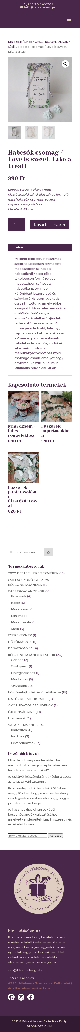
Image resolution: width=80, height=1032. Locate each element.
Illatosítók (19, 730)
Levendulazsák (23, 743)
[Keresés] (48, 552)
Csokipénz (19, 666)
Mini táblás (19, 679)
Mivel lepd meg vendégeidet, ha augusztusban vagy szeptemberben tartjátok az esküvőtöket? (37, 765)
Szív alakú (19, 686)
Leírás (19, 247)
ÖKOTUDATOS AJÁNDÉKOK (30, 705)
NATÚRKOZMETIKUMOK (28, 699)
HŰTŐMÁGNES (20, 642)
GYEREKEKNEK (20, 635)
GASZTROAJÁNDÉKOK (51, 41)
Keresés (55, 835)
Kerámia (17, 736)
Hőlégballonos (23, 673)
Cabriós (17, 660)
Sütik (12, 46)
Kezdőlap (15, 41)
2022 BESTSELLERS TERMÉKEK (33, 573)
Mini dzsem (20, 609)
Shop (28, 41)
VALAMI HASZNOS (23, 725)
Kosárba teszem (49, 224)
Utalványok (17, 718)
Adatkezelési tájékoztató (29, 988)
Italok (15, 603)
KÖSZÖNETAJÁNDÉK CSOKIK (31, 655)
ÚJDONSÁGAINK (21, 712)
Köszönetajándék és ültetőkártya (34, 692)
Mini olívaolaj (21, 622)
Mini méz (18, 616)
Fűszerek (18, 596)
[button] (65, 64)
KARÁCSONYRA (20, 648)
